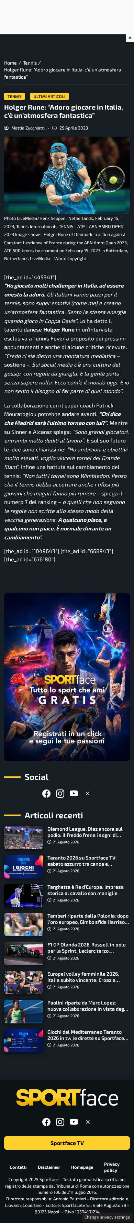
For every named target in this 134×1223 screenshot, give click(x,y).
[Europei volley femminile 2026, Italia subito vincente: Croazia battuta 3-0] (23, 982)
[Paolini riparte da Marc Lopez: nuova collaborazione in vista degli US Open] (23, 1011)
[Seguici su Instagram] (60, 793)
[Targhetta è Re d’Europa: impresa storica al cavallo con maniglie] (23, 895)
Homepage (82, 1167)
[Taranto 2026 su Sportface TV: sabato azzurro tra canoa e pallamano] (23, 866)
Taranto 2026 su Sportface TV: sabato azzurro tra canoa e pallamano (82, 864)
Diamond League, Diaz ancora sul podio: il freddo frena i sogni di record (85, 835)
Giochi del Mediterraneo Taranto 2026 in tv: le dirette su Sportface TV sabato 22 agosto (85, 1038)
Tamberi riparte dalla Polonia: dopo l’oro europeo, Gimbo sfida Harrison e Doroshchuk (88, 922)
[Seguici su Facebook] (46, 793)
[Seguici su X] (87, 793)
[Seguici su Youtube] (74, 793)
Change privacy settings (107, 1216)
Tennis (15, 96)
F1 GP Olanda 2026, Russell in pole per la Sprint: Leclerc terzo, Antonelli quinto (86, 951)
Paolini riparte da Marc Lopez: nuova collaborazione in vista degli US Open (87, 1009)
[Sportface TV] (67, 677)
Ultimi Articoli (50, 96)
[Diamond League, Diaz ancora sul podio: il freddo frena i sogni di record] (23, 837)
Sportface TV (67, 1143)
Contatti (18, 1167)
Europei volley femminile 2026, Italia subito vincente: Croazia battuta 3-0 (83, 980)
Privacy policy (112, 1167)
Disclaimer (49, 1167)
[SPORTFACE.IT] (67, 1098)
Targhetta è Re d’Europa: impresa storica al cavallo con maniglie (85, 890)
